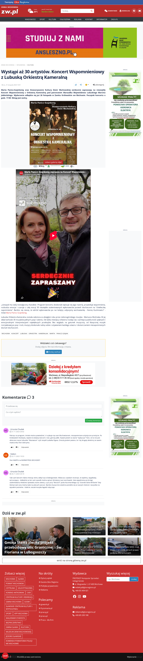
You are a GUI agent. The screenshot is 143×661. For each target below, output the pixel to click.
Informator (102, 19)
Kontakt (89, 19)
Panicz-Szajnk (62, 333)
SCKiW (27, 602)
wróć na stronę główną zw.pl (71, 560)
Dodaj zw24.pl (54, 352)
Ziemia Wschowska (7, 65)
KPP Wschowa (20, 613)
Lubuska (23, 333)
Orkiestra (33, 333)
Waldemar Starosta (15, 618)
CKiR (29, 592)
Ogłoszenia (65, 19)
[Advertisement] (125, 266)
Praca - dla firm (47, 620)
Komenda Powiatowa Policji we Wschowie (19, 642)
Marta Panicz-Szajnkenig (16, 313)
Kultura (52, 19)
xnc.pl (139, 657)
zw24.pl (114, 19)
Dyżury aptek (46, 578)
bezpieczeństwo (13, 622)
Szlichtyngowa (25, 588)
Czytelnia (10, 588)
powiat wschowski (15, 583)
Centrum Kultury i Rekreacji (19, 597)
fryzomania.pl (46, 608)
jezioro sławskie (13, 636)
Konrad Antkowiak (15, 592)
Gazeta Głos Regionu (49, 582)
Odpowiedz (25, 447)
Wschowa (6, 333)
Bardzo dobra (48, 11)
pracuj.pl (44, 612)
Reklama (77, 19)
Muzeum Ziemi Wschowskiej (18, 632)
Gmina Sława (12, 627)
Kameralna (43, 333)
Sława (21, 579)
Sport (42, 19)
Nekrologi (126, 11)
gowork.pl (45, 604)
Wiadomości (30, 19)
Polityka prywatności (49, 586)
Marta (52, 333)
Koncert (15, 333)
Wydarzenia (21, 65)
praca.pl (44, 616)
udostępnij (99, 85)
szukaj (134, 579)
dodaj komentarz (94, 421)
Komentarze (112, 11)
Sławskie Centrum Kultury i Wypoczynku (19, 607)
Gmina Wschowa (13, 602)
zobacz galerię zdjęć (53, 162)
